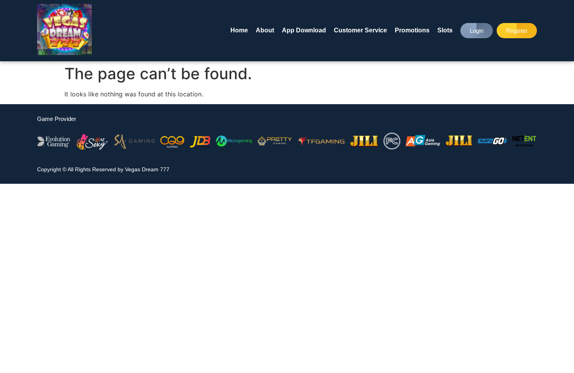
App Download (304, 30)
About (265, 30)
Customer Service (360, 30)
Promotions (412, 30)
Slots (445, 30)
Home (239, 30)
